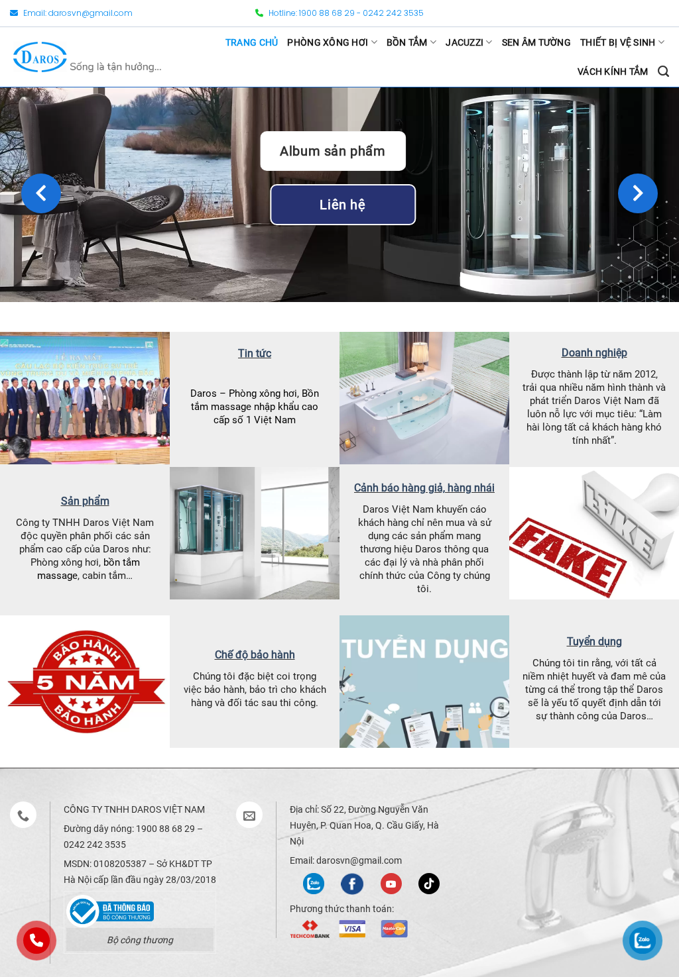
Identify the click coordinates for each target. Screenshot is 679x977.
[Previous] (41, 193)
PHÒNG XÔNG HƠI (327, 42)
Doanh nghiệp (594, 352)
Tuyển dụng (594, 641)
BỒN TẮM (407, 42)
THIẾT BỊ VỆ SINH (617, 42)
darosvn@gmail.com (90, 13)
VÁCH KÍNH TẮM (613, 71)
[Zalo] (313, 882)
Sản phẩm (85, 501)
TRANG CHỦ (251, 42)
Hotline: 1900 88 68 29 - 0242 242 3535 (345, 13)
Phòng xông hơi (263, 393)
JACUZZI (464, 42)
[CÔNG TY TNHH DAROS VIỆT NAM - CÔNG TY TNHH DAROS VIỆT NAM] (87, 56)
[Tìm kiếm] (663, 71)
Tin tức (254, 353)
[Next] (638, 193)
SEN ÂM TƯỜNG (536, 42)
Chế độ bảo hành (255, 654)
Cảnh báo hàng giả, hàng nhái (424, 488)
